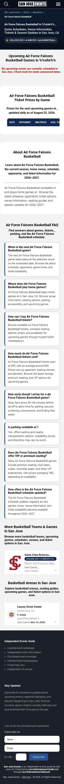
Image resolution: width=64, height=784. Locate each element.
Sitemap (26, 777)
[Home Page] (32, 4)
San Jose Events (12, 12)
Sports (26, 12)
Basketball (37, 12)
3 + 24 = (8, 757)
